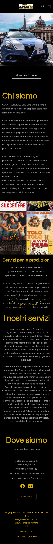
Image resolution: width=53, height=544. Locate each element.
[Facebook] (22, 486)
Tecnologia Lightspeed (27, 536)
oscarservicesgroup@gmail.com (26, 478)
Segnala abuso (26, 531)
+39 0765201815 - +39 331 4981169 (26, 473)
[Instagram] (30, 486)
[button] (26, 6)
